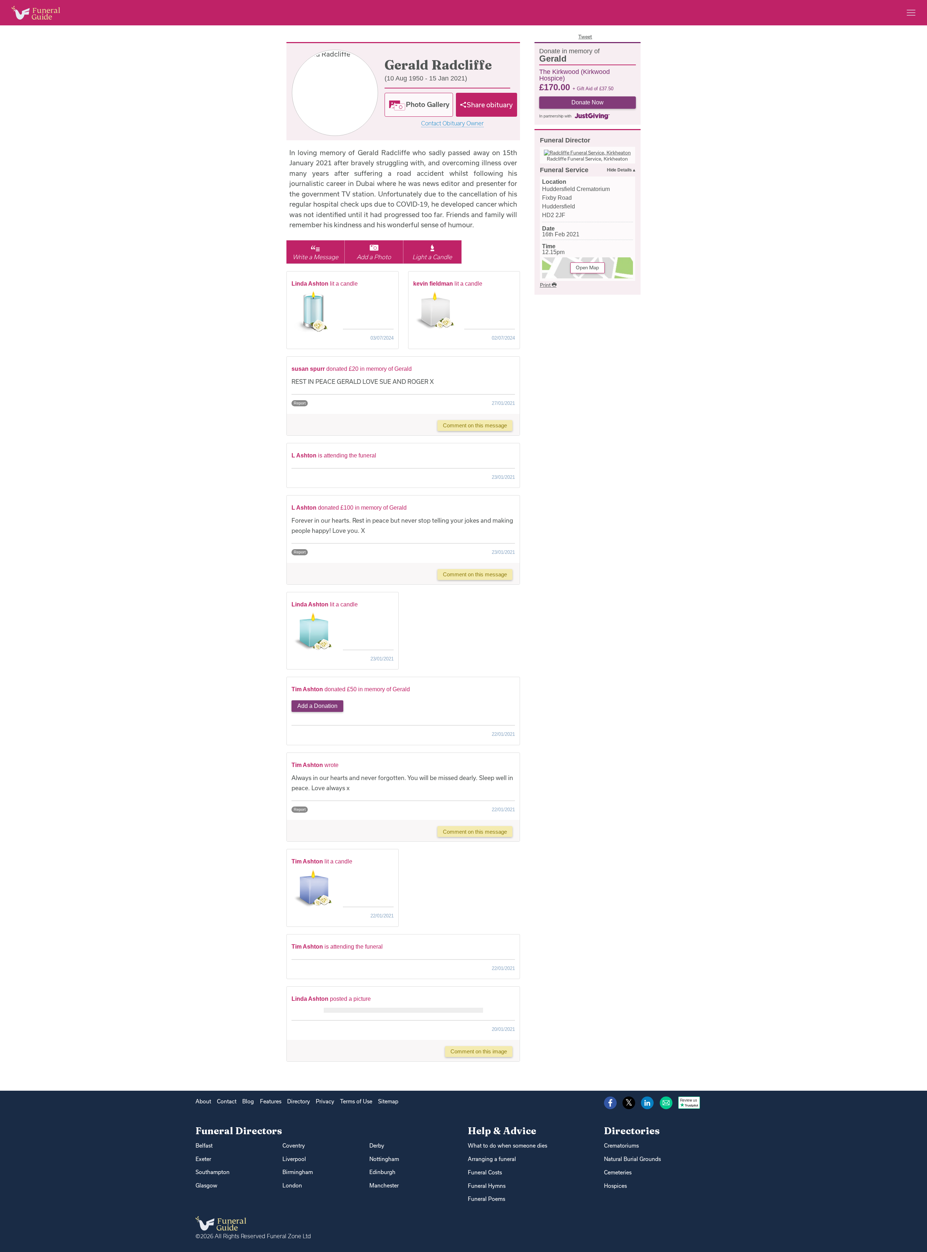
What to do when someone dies (507, 1146)
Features (270, 1101)
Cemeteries (618, 1172)
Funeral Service (564, 170)
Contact (226, 1101)
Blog (248, 1101)
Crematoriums (621, 1146)
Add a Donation (317, 706)
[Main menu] (911, 13)
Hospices (615, 1186)
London (292, 1185)
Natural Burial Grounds (632, 1159)
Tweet (585, 37)
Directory (298, 1101)
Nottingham (384, 1159)
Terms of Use (356, 1101)
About (203, 1101)
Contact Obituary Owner (452, 123)
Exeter (203, 1159)
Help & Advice (502, 1131)
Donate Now (587, 102)
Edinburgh (382, 1172)
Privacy (325, 1101)
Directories (632, 1131)
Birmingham (297, 1172)
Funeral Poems (486, 1199)
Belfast (204, 1146)
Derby (376, 1146)
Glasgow (206, 1185)
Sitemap (388, 1101)
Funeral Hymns (487, 1186)
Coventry (293, 1146)
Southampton (213, 1172)
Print (546, 285)
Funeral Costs (485, 1172)
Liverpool (294, 1159)
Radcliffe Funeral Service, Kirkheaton (587, 159)
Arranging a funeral (492, 1159)
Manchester (384, 1185)
